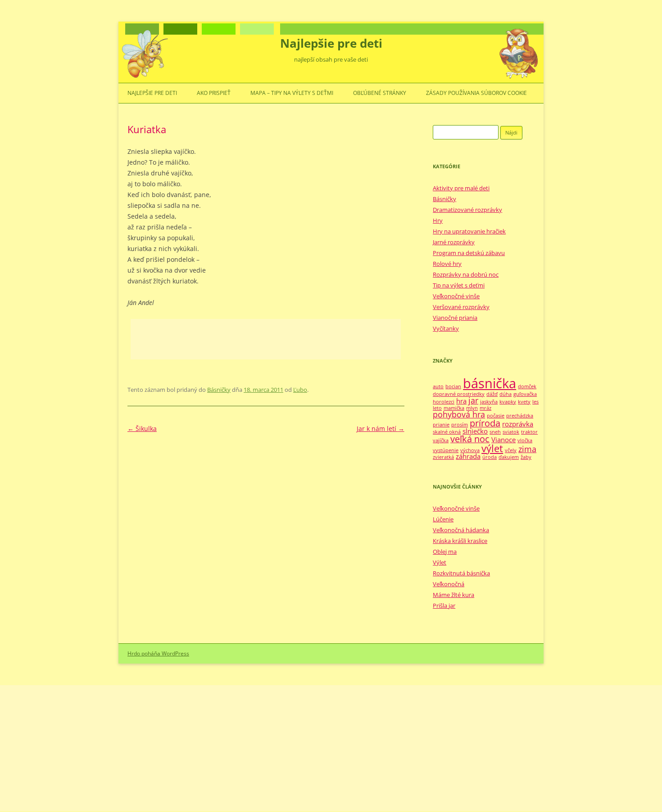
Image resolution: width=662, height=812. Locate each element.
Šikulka (142, 428)
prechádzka (519, 416)
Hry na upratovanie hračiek (469, 231)
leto (437, 408)
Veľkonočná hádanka (461, 530)
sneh (495, 432)
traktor (529, 432)
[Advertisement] (266, 339)
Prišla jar (444, 605)
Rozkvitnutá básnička (461, 573)
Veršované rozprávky (461, 307)
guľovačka (525, 394)
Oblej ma (445, 551)
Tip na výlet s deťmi (459, 285)
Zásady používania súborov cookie (476, 93)
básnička (489, 383)
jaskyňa (489, 402)
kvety (524, 402)
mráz (485, 408)
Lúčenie (443, 519)
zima (527, 449)
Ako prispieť (214, 93)
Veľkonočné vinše (456, 296)
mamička (454, 408)
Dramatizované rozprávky (467, 210)
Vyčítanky (446, 328)
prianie (441, 425)
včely (511, 450)
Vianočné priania (455, 318)
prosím (459, 425)
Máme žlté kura (453, 595)
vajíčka (441, 440)
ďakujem (509, 457)
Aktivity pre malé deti (461, 188)
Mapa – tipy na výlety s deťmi (291, 93)
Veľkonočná (448, 584)
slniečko (475, 430)
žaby (526, 457)
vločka (524, 440)
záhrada (468, 456)
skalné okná (447, 432)
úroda (489, 457)
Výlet (439, 562)
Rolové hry (447, 264)
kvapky (507, 402)
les (535, 402)
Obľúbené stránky (379, 93)
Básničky (219, 390)
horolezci (443, 402)
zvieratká (443, 457)
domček (527, 386)
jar (473, 400)
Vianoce (503, 439)
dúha (505, 394)
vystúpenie (445, 450)
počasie (495, 416)
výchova (470, 450)
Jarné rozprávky (454, 242)
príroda (485, 423)
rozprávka (517, 423)
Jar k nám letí (380, 428)
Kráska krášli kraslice (460, 541)
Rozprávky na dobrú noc (466, 274)
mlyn (472, 408)
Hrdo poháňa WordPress (158, 653)
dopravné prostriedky (459, 394)
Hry (438, 220)
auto (438, 386)
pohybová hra (459, 414)
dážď (492, 394)
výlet (492, 448)
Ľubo (300, 390)
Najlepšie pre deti (331, 43)
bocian (453, 386)
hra (461, 400)
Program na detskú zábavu (469, 253)
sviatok (511, 432)
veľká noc (470, 439)
